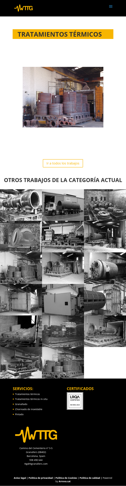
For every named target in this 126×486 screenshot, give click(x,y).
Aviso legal (20, 477)
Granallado (21, 404)
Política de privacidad (41, 477)
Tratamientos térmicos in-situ (31, 399)
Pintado (19, 414)
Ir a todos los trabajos (62, 163)
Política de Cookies (66, 477)
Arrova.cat (65, 481)
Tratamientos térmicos (27, 394)
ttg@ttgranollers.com (36, 463)
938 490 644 (35, 460)
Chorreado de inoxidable (28, 409)
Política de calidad (90, 477)
